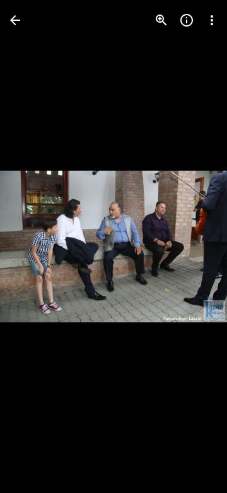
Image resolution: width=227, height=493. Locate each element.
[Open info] (186, 20)
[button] (35, 246)
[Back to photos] (15, 20)
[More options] (211, 20)
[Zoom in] (161, 20)
